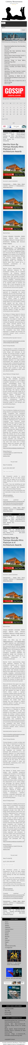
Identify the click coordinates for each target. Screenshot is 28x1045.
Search (3, 27)
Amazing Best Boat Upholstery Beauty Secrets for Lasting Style (15, 1025)
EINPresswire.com (8, 248)
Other (6, 938)
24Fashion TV (10, 963)
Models (7, 934)
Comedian (7, 931)
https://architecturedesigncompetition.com (14, 448)
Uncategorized (8, 947)
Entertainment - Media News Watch (14, 184)
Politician (7, 940)
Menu (3, 22)
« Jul (13, 123)
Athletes (7, 925)
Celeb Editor (14, 181)
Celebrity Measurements (14, 2)
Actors (6, 922)
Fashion (7, 933)
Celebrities (7, 177)
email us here (6, 456)
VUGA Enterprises (6, 42)
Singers (7, 942)
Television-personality (10, 945)
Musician (7, 936)
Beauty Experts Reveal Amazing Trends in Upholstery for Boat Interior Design (15, 1030)
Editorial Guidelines (8, 495)
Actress (7, 923)
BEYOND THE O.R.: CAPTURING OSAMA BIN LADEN (20, 531)
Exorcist (8, 978)
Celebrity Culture (9, 929)
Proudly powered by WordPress (10, 1042)
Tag (6, 944)
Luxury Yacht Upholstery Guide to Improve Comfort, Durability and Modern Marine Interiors (14, 66)
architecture (18, 251)
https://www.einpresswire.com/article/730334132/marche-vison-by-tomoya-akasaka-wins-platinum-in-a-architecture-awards (13, 503)
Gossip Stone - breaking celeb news (11, 98)
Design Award (21, 248)
